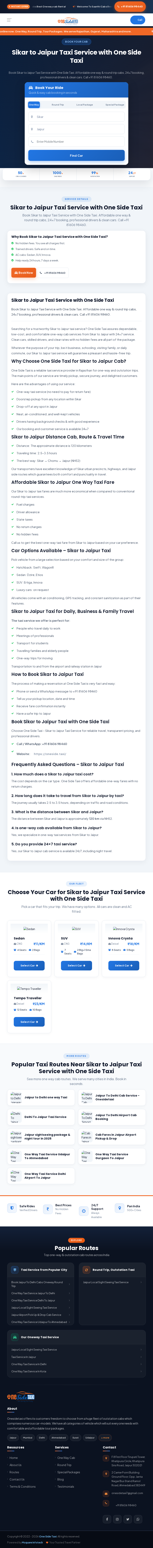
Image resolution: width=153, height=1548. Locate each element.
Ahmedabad (59, 1437)
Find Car (76, 155)
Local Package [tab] (84, 104)
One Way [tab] (34, 104)
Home (14, 1457)
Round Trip (64, 1465)
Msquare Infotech (32, 1542)
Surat (76, 1437)
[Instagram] (117, 1519)
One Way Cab (66, 1457)
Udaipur (89, 1437)
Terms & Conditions (23, 1486)
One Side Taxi (48, 1536)
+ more (105, 1437)
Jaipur (13, 1437)
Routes (14, 1472)
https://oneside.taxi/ (50, 754)
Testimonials (65, 1486)
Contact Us (17, 1479)
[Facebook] (107, 1519)
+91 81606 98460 (132, 6)
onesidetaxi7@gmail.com (127, 1493)
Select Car (28, 965)
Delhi (42, 1437)
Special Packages (68, 1472)
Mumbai (27, 1437)
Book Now (26, 272)
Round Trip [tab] (58, 104)
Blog (60, 1479)
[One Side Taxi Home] (20, 1396)
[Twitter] (128, 1519)
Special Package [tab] (115, 104)
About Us (16, 1465)
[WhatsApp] (138, 1519)
